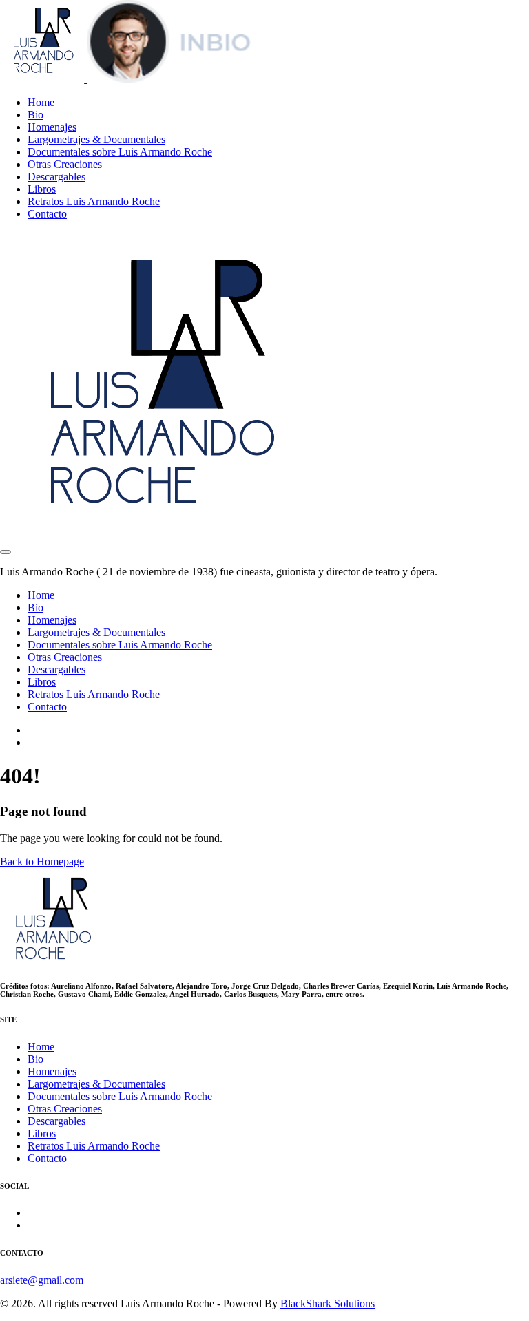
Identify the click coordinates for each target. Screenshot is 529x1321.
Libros (42, 189)
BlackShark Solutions (327, 1303)
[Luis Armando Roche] (125, 79)
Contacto (47, 214)
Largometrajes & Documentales (96, 139)
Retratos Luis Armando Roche (94, 201)
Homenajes (52, 127)
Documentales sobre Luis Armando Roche (120, 152)
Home (41, 102)
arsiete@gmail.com (41, 1280)
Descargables (56, 176)
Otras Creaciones (65, 164)
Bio (35, 114)
